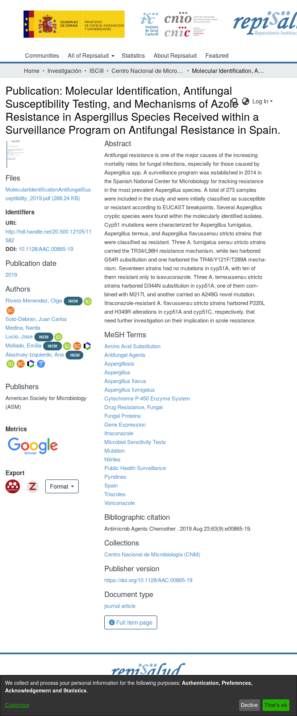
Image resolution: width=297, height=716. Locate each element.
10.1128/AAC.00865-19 (45, 248)
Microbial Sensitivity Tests (135, 441)
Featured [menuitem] (217, 55)
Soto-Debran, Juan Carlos (36, 318)
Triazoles (115, 494)
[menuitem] (90, 55)
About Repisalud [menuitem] (175, 55)
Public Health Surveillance (135, 468)
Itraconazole (118, 433)
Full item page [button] (133, 622)
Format (60, 486)
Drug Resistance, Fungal (133, 407)
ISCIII (96, 70)
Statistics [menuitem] (133, 55)
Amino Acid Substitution (132, 346)
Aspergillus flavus (125, 380)
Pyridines (115, 476)
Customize (17, 704)
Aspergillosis (119, 363)
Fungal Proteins (122, 415)
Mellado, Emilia (23, 345)
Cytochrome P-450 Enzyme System (147, 398)
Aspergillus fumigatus (129, 389)
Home (31, 70)
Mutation (114, 450)
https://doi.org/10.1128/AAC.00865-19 (148, 580)
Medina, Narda (22, 327)
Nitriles (112, 459)
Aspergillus (117, 372)
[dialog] (148, 695)
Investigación (64, 70)
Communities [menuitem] (42, 55)
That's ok (275, 704)
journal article (119, 605)
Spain (111, 485)
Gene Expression (125, 424)
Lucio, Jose (19, 336)
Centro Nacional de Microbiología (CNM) (148, 70)
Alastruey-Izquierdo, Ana (34, 354)
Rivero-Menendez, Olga (33, 300)
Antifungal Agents (125, 354)
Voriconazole (119, 502)
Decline (249, 704)
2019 (11, 274)
